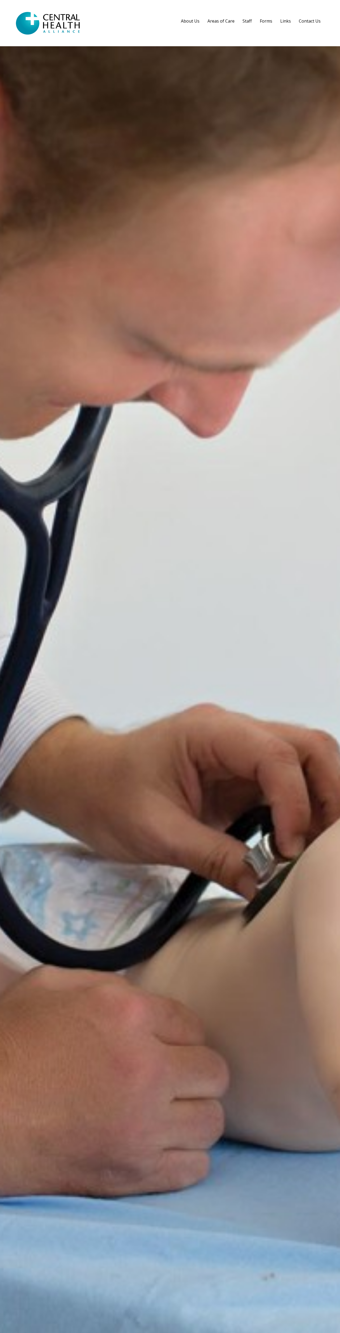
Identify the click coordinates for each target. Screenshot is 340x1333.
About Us (190, 21)
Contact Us (310, 21)
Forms (266, 21)
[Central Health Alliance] (48, 31)
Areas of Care (221, 21)
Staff (247, 21)
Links (285, 21)
